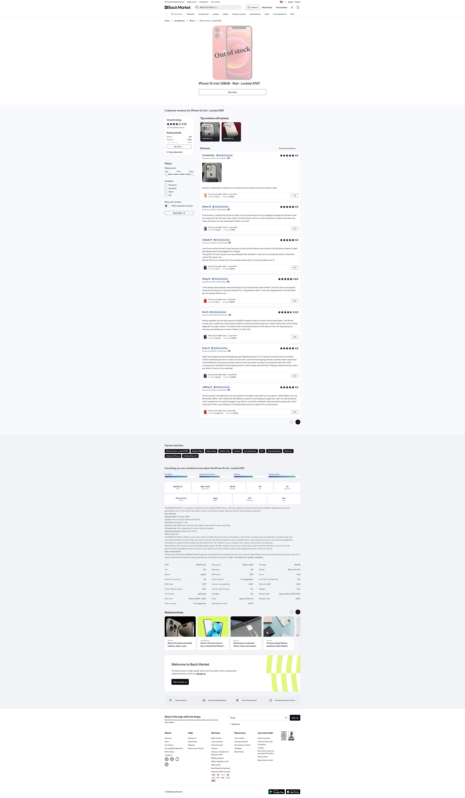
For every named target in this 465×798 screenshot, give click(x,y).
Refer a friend (216, 738)
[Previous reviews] (291, 422)
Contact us (192, 738)
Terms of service (264, 738)
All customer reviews (242, 745)
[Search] (197, 7)
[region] (250, 132)
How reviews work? (175, 152)
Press (167, 741)
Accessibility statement (174, 748)
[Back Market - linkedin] (167, 764)
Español (297, 2)
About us (168, 738)
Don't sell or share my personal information (266, 752)
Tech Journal (239, 738)
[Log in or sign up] (292, 7)
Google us (201, 673)
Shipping (191, 745)
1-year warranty (217, 741)
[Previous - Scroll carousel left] (291, 612)
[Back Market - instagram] (167, 759)
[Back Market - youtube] (177, 759)
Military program (217, 758)
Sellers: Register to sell (219, 761)
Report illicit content (265, 760)
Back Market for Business (220, 768)
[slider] (166, 174)
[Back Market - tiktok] (172, 759)
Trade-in (214, 748)
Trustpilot (168, 755)
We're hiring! (169, 752)
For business (281, 7)
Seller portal (215, 765)
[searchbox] (220, 7)
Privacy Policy (263, 757)
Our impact (169, 745)
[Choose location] (283, 2)
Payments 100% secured (220, 772)
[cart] (297, 7)
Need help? (267, 7)
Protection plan (217, 745)
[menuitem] (203, 14)
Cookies (261, 748)
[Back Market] (177, 7)
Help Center (192, 741)
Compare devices (241, 741)
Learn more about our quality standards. (246, 557)
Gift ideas (238, 748)
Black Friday (238, 752)
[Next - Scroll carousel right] (297, 612)
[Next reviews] (297, 422)
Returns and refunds (196, 748)
